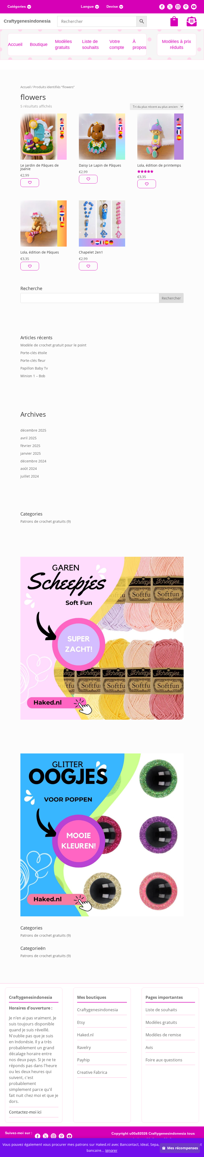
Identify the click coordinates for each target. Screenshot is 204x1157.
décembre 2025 (33, 430)
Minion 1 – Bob (32, 375)
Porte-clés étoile (33, 352)
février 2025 (30, 445)
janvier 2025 (30, 453)
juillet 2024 (29, 476)
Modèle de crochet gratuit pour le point (53, 345)
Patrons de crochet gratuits (43, 521)
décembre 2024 (33, 461)
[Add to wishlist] (29, 182)
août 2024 (28, 468)
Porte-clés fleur (33, 360)
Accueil (25, 87)
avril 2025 (28, 438)
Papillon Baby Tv (34, 368)
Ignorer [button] (111, 1150)
